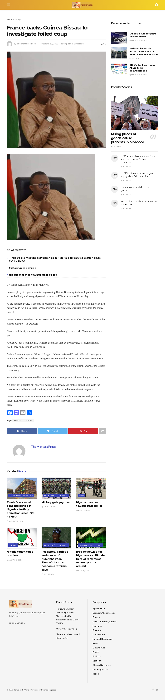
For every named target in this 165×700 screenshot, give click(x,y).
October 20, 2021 (49, 43)
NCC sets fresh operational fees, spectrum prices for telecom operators (138, 159)
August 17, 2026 (15, 521)
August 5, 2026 (49, 507)
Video (95, 673)
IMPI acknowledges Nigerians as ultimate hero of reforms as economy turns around (90, 559)
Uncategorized (100, 669)
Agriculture (98, 608)
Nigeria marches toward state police (33, 274)
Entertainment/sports (104, 621)
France (17, 420)
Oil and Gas (98, 647)
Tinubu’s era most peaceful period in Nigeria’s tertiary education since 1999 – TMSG (21, 509)
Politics (96, 656)
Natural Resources (102, 639)
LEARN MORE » (17, 623)
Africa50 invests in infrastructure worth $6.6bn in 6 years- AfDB (144, 51)
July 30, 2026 (48, 574)
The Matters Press (26, 43)
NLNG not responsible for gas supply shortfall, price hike (137, 175)
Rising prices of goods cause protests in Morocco (127, 138)
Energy (13, 545)
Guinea (28, 420)
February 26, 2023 (139, 40)
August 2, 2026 (15, 560)
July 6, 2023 (136, 58)
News (81, 496)
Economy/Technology (21, 496)
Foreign (18, 19)
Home (9, 19)
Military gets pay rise (22, 267)
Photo (95, 652)
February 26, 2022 (139, 75)
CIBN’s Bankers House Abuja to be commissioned (142, 68)
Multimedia (98, 634)
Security (96, 660)
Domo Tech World (21, 690)
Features (97, 625)
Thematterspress (101, 665)
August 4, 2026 (84, 510)
